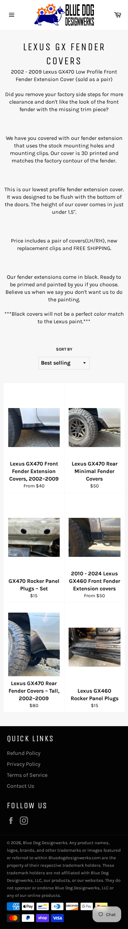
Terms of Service (27, 775)
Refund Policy (23, 753)
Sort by (64, 349)
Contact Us (20, 786)
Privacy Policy (23, 764)
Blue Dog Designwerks (45, 842)
